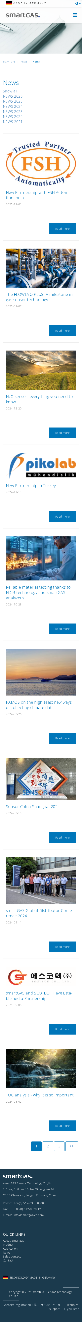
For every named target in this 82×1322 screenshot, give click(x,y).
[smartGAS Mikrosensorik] (26, 15)
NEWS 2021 (12, 121)
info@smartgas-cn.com (28, 1215)
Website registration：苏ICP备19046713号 (32, 1305)
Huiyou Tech (71, 1309)
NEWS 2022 (12, 116)
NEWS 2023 (12, 111)
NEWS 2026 (12, 96)
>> (72, 1146)
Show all (10, 91)
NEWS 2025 (12, 101)
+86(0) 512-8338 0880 (29, 1203)
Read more (62, 229)
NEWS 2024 (12, 106)
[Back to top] (74, 1314)
